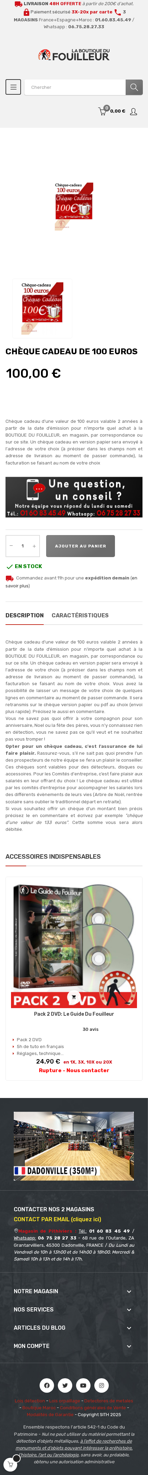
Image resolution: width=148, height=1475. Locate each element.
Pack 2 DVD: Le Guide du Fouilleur (74, 1014)
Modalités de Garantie (50, 1414)
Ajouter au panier (80, 546)
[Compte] (133, 111)
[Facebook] (47, 1385)
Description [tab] (25, 615)
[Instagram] (101, 1385)
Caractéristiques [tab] (80, 615)
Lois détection (30, 1400)
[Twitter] (65, 1385)
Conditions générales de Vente (93, 1407)
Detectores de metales (108, 1400)
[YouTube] (83, 1385)
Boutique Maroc (39, 1407)
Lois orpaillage (64, 1400)
